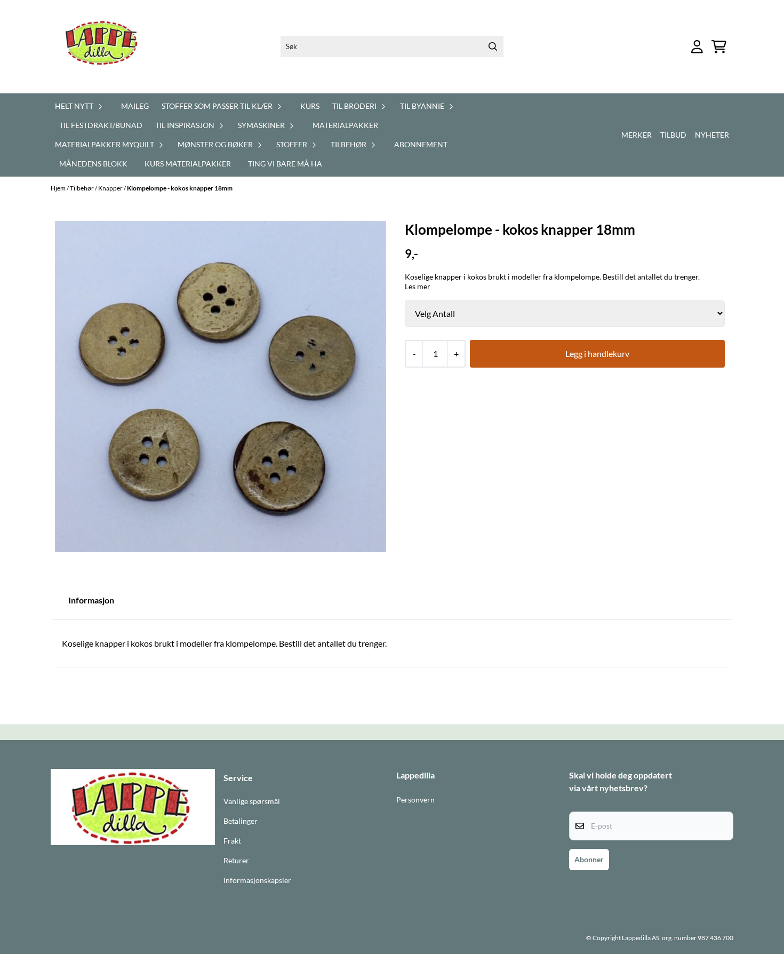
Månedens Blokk (93, 163)
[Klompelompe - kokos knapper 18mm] (220, 386)
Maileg (135, 105)
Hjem (59, 188)
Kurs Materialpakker (188, 163)
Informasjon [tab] (91, 600)
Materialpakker (345, 125)
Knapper (111, 188)
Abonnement (420, 144)
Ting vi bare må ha (285, 163)
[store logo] (107, 47)
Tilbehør (82, 188)
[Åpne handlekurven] (719, 47)
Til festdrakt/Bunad (100, 125)
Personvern (415, 800)
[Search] (492, 46)
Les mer (417, 286)
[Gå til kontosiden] (697, 47)
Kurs (309, 105)
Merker (636, 134)
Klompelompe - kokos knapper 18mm (180, 188)
